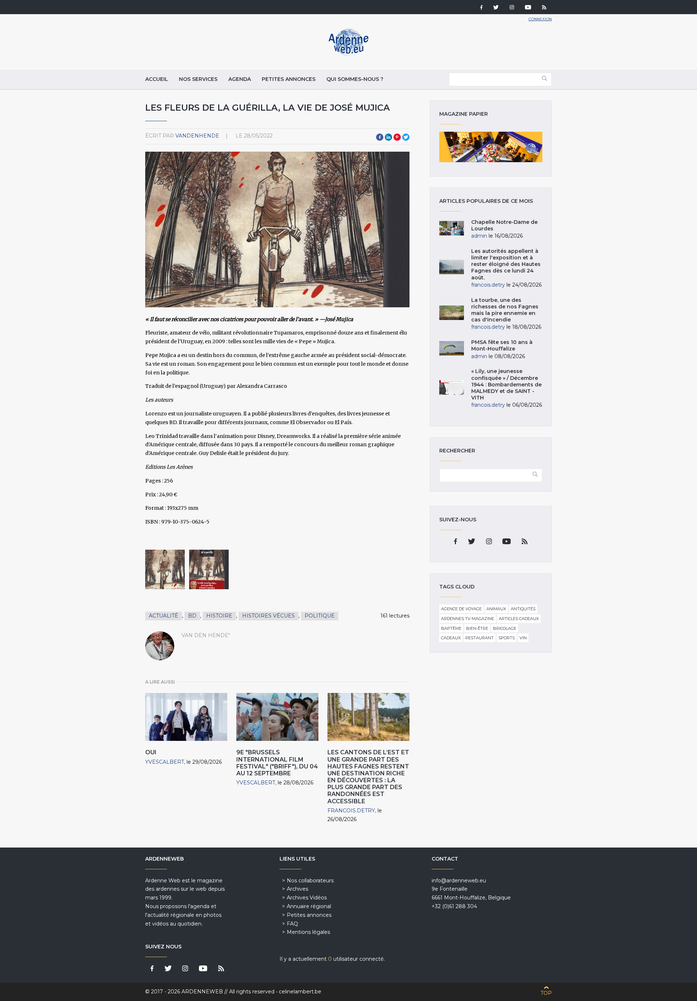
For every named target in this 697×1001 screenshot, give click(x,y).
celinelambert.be (300, 991)
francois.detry (351, 810)
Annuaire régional (309, 906)
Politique (320, 615)
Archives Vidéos (307, 897)
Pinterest (397, 137)
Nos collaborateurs (310, 880)
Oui (150, 752)
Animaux (496, 608)
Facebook (379, 137)
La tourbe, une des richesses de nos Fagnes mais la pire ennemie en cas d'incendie (504, 310)
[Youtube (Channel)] (528, 8)
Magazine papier (490, 147)
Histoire (219, 615)
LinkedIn (388, 137)
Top (546, 993)
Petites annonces (288, 79)
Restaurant (479, 637)
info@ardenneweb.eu (459, 880)
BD (192, 615)
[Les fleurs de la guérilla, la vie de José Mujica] (165, 569)
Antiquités (523, 608)
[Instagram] (512, 8)
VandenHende (197, 135)
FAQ (292, 923)
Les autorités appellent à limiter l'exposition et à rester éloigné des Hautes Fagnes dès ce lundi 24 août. (506, 264)
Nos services (198, 79)
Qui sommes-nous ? (354, 79)
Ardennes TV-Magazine (467, 618)
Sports (506, 637)
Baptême (451, 628)
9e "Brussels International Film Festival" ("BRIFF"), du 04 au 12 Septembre (277, 763)
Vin (523, 637)
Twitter (405, 137)
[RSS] (544, 8)
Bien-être (477, 628)
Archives (297, 889)
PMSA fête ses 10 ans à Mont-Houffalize (502, 345)
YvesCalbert (164, 762)
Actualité (163, 615)
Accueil (156, 79)
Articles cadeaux (519, 618)
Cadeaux (451, 637)
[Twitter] (496, 8)
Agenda (239, 79)
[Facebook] (481, 8)
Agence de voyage (461, 608)
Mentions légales (308, 932)
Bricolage (504, 628)
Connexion (540, 19)
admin (479, 236)
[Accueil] (348, 54)
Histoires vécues (268, 615)
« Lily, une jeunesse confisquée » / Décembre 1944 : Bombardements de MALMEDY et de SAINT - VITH (506, 384)
